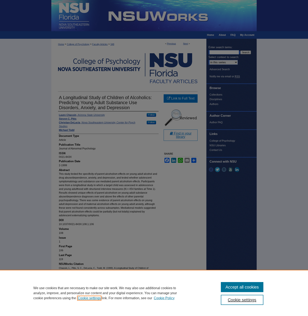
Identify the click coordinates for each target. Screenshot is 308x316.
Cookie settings (89, 298)
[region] (154, 293)
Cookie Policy (164, 298)
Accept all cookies (242, 287)
